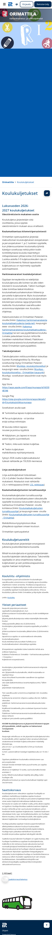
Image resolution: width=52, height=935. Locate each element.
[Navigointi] (4, 4)
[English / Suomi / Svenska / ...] (16, 4)
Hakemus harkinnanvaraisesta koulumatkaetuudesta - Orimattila (24, 329)
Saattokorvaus (11, 790)
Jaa (47, 193)
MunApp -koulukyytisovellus (31, 365)
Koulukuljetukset (25, 182)
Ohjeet (5, 930)
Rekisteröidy (43, 4)
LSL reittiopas (37, 484)
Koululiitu (11, 597)
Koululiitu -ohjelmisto (16, 576)
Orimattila (8, 182)
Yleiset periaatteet (14, 605)
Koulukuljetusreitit (15, 540)
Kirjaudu (26, 4)
